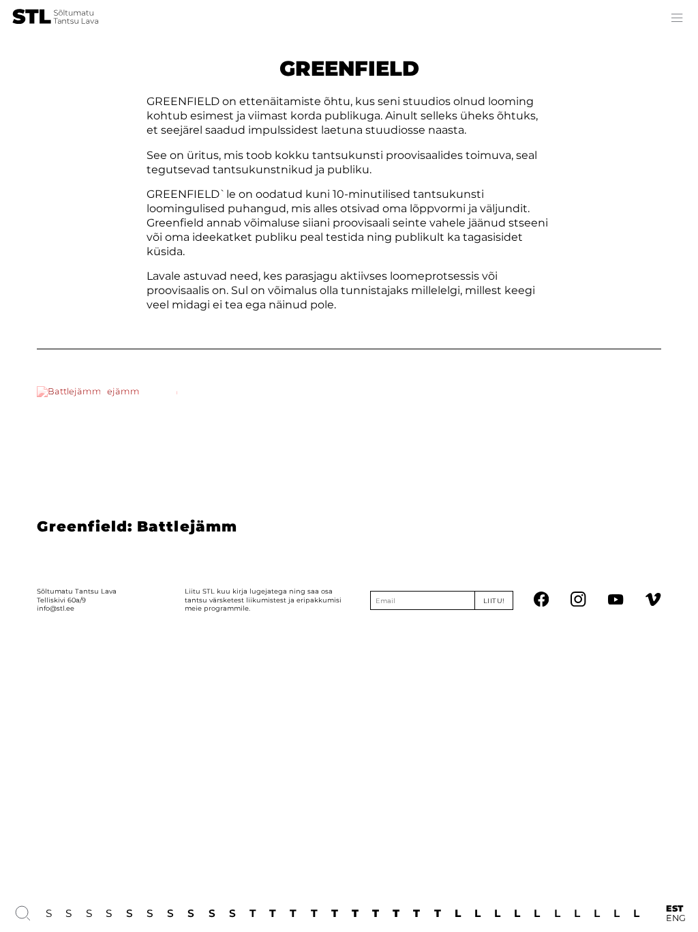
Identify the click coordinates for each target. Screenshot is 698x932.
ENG (676, 918)
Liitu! (494, 601)
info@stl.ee (55, 608)
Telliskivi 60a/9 (61, 600)
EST (674, 909)
